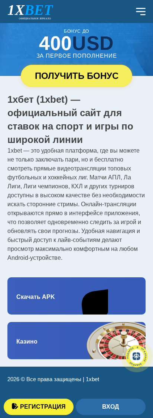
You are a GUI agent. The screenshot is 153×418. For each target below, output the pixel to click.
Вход (110, 406)
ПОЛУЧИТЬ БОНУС (76, 76)
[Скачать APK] (76, 296)
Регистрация (43, 406)
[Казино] (76, 340)
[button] (136, 379)
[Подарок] (137, 356)
